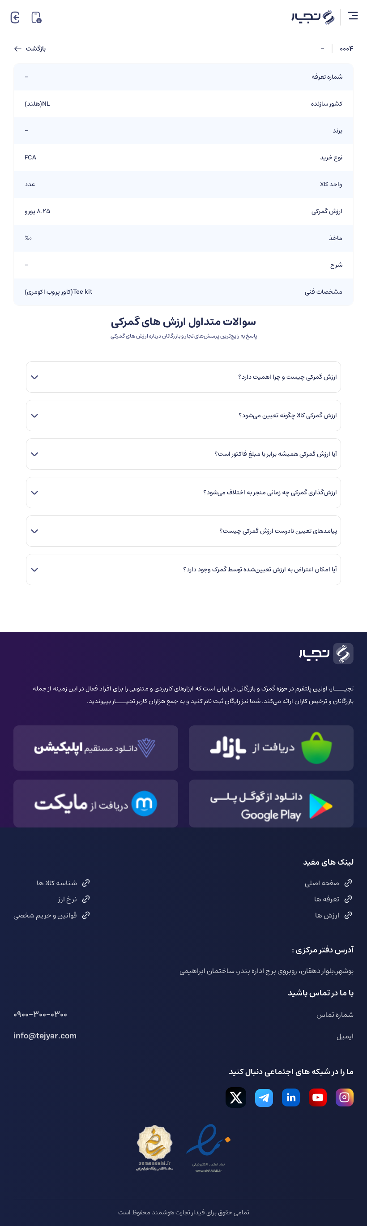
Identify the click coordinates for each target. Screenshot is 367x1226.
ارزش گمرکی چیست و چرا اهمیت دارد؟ (287, 377)
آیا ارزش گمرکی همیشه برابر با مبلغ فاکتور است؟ (275, 454)
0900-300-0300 (40, 1014)
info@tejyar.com (45, 1036)
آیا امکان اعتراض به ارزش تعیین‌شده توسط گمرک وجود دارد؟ (260, 569)
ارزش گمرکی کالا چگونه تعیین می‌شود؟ (288, 415)
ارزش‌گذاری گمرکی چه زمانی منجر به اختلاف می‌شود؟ (270, 492)
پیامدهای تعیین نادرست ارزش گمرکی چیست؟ (278, 531)
